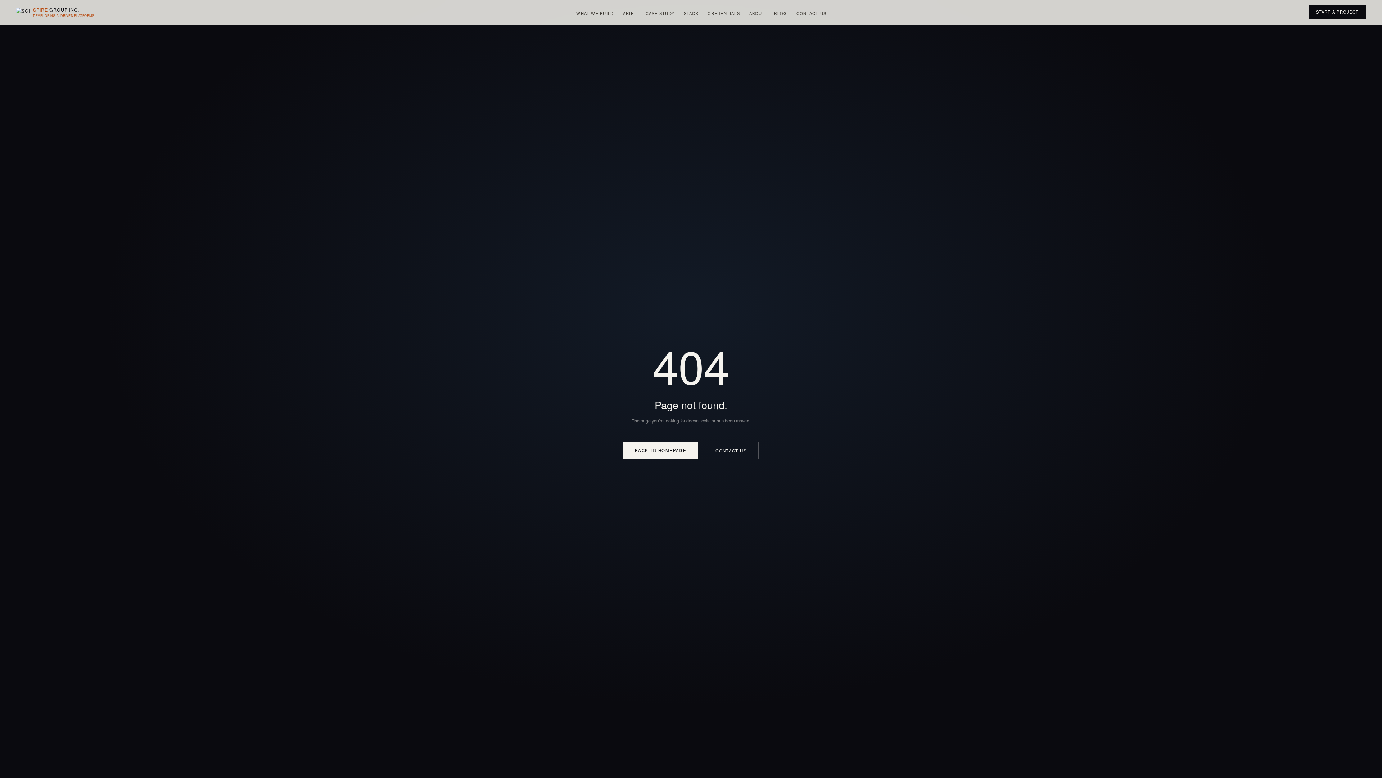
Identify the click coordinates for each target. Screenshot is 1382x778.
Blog (780, 13)
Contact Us (811, 13)
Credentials (724, 13)
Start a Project (1337, 12)
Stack (691, 13)
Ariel (629, 13)
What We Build (595, 13)
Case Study (660, 13)
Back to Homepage (660, 450)
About (757, 13)
